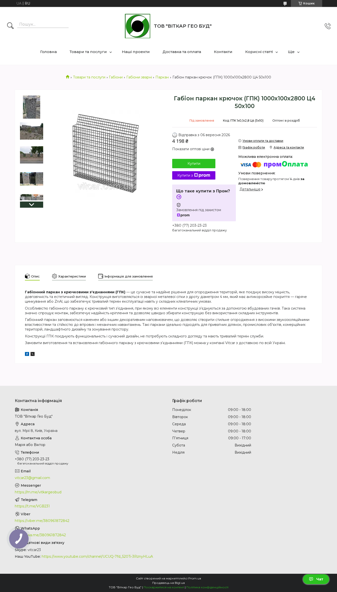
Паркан (162, 77)
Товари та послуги (88, 51)
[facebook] (27, 354)
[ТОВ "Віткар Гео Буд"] (137, 26)
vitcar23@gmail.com (32, 478)
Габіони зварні (139, 77)
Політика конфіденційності (207, 587)
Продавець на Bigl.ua (168, 583)
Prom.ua (194, 578)
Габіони (116, 77)
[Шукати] (10, 26)
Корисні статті (259, 51)
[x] (33, 354)
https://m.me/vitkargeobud (38, 492)
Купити (193, 163)
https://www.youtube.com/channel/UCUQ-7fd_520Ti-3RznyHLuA (97, 556)
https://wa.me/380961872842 (40, 535)
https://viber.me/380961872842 (42, 520)
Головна (48, 51)
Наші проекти (136, 51)
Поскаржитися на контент (164, 587)
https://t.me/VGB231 (32, 506)
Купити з (185, 175)
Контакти (223, 51)
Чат (319, 579)
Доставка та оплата (182, 51)
